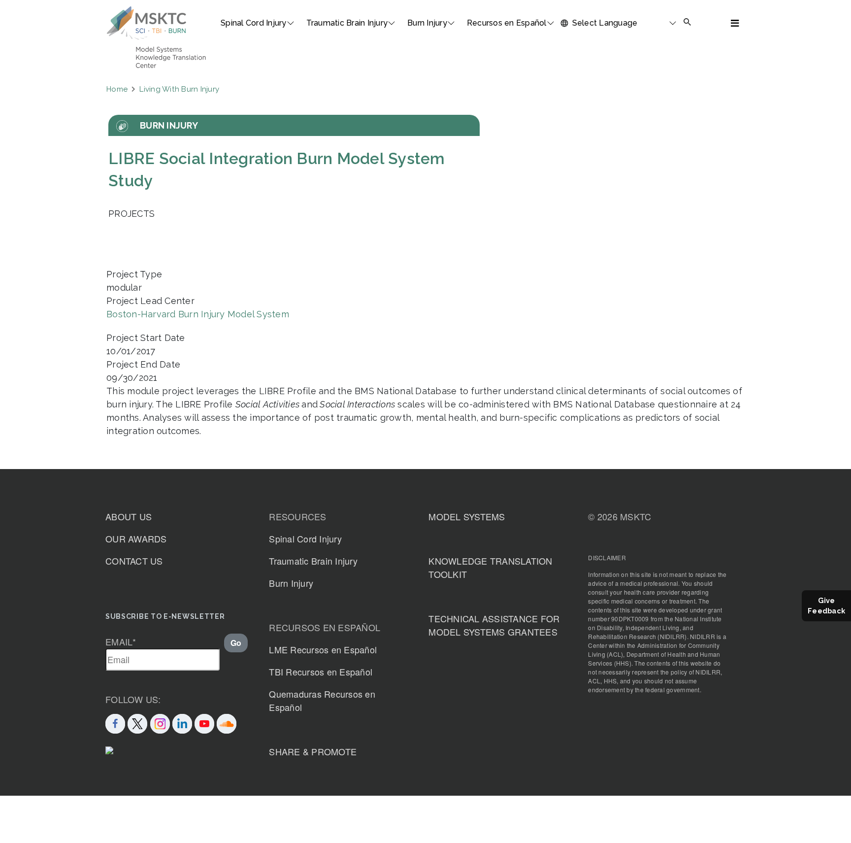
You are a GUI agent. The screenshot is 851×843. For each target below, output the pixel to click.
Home (117, 89)
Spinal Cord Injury (254, 23)
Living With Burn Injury (179, 89)
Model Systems (466, 516)
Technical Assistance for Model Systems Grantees (493, 625)
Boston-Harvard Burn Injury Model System (197, 314)
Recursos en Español (507, 23)
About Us (128, 516)
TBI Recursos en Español (320, 671)
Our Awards (136, 538)
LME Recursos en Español (323, 649)
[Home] (146, 23)
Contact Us (134, 560)
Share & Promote (313, 751)
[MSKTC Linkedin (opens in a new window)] (182, 721)
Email (120, 641)
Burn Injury (427, 23)
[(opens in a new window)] (204, 721)
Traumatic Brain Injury (347, 23)
